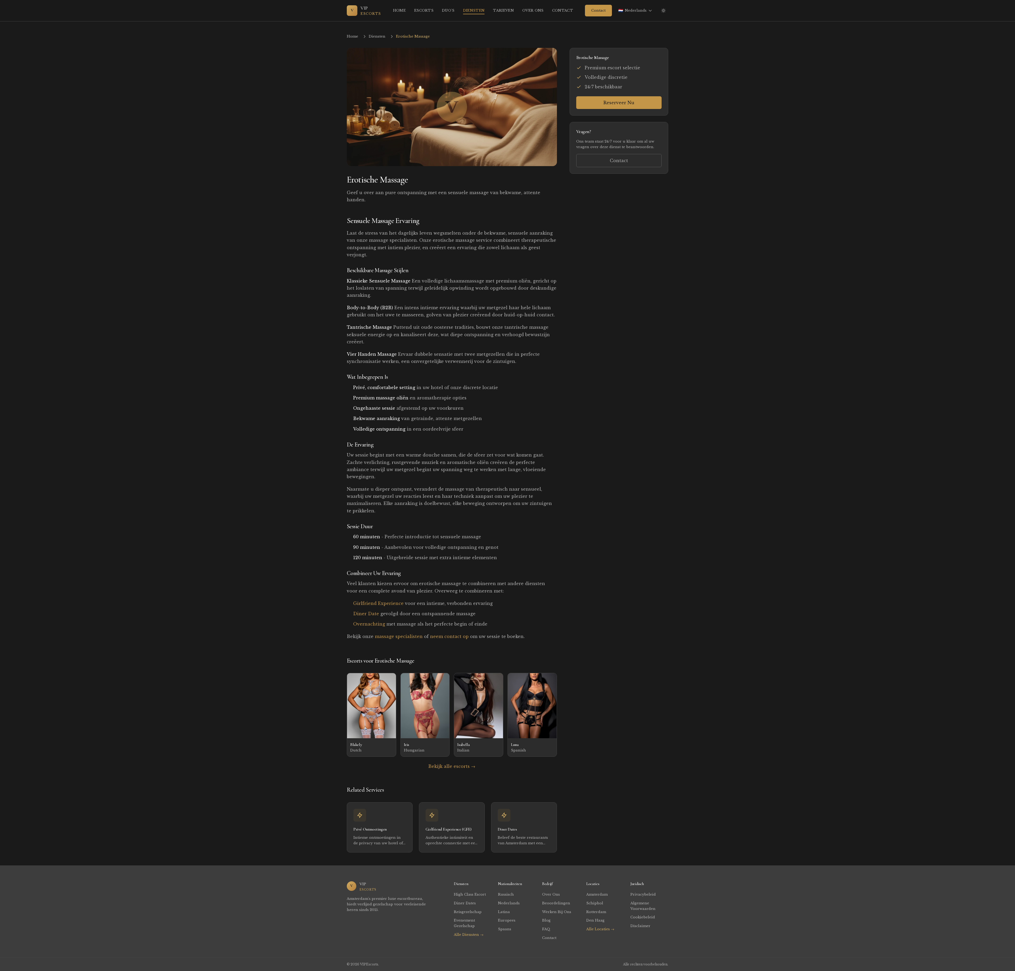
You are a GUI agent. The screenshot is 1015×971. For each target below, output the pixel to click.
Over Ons (533, 10)
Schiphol (594, 903)
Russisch (506, 894)
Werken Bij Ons (556, 912)
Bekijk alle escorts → (451, 766)
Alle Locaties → (600, 929)
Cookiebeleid (642, 917)
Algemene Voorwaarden (643, 906)
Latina (504, 912)
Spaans (504, 929)
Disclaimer (640, 926)
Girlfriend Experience (378, 603)
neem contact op (449, 636)
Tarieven (503, 10)
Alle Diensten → (468, 934)
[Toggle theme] (663, 10)
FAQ (546, 929)
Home (399, 10)
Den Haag (595, 920)
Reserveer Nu (618, 102)
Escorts (423, 10)
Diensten (474, 10)
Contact (562, 10)
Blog (546, 920)
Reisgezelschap (468, 912)
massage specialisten (399, 636)
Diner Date (366, 613)
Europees (506, 920)
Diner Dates (465, 903)
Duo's (448, 10)
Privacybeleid (643, 894)
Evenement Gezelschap (464, 923)
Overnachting (369, 624)
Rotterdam (596, 912)
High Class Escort (470, 894)
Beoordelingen (556, 903)
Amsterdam (597, 894)
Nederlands (509, 903)
